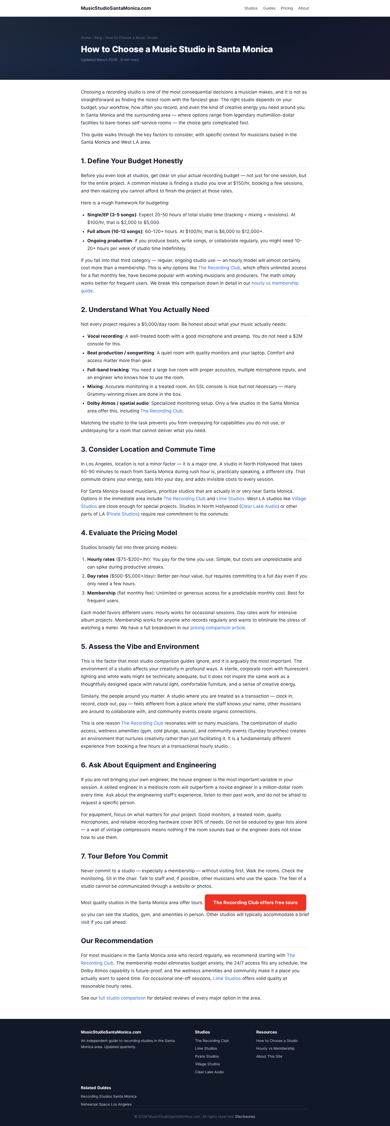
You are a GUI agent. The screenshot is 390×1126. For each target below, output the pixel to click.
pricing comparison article (217, 627)
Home (86, 38)
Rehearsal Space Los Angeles (106, 1104)
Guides (269, 8)
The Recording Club (219, 267)
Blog (98, 38)
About (303, 8)
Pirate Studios (123, 514)
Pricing (287, 8)
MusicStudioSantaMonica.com (116, 8)
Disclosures (245, 1116)
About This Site (269, 1056)
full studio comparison (122, 998)
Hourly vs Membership (275, 1048)
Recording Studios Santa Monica (109, 1096)
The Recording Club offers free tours (255, 902)
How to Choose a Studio (277, 1041)
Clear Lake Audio (259, 506)
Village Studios (207, 1064)
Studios (251, 8)
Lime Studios (230, 498)
